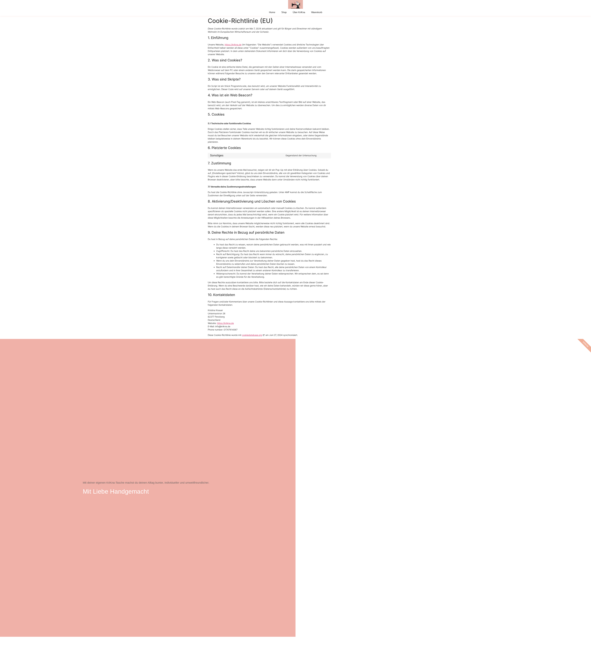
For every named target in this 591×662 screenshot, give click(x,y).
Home (272, 12)
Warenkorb (316, 12)
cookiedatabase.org (252, 335)
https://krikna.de (233, 44)
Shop (284, 12)
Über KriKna (299, 12)
